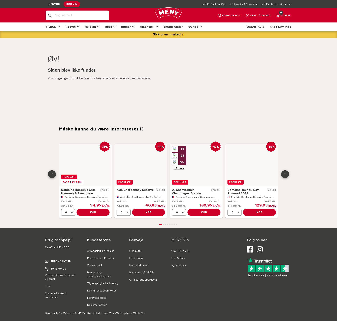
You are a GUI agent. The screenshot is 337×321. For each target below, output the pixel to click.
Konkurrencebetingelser (101, 291)
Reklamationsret (97, 305)
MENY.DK (54, 4)
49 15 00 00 (58, 269)
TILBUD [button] (51, 26)
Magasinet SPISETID (141, 273)
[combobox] (80, 15)
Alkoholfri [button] (147, 26)
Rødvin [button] (70, 26)
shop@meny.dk (61, 261)
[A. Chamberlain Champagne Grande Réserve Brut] (196, 165)
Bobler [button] (126, 26)
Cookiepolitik (95, 265)
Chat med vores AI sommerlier (56, 295)
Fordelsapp (136, 258)
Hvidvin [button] (90, 26)
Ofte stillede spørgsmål (143, 280)
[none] (68, 212)
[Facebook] (250, 249)
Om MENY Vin (180, 251)
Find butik (135, 251)
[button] (257, 15)
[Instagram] (260, 249)
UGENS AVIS (255, 26)
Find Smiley (178, 258)
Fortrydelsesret (96, 298)
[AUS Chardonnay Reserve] (140, 165)
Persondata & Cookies (100, 258)
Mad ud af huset (138, 265)
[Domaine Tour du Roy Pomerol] (251, 165)
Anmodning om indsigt (100, 251)
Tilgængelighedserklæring (102, 284)
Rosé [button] (108, 26)
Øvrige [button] (193, 26)
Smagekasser (173, 26)
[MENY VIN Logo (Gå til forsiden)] (168, 15)
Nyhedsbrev (178, 265)
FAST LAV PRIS (280, 26)
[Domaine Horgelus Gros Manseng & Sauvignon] (85, 165)
